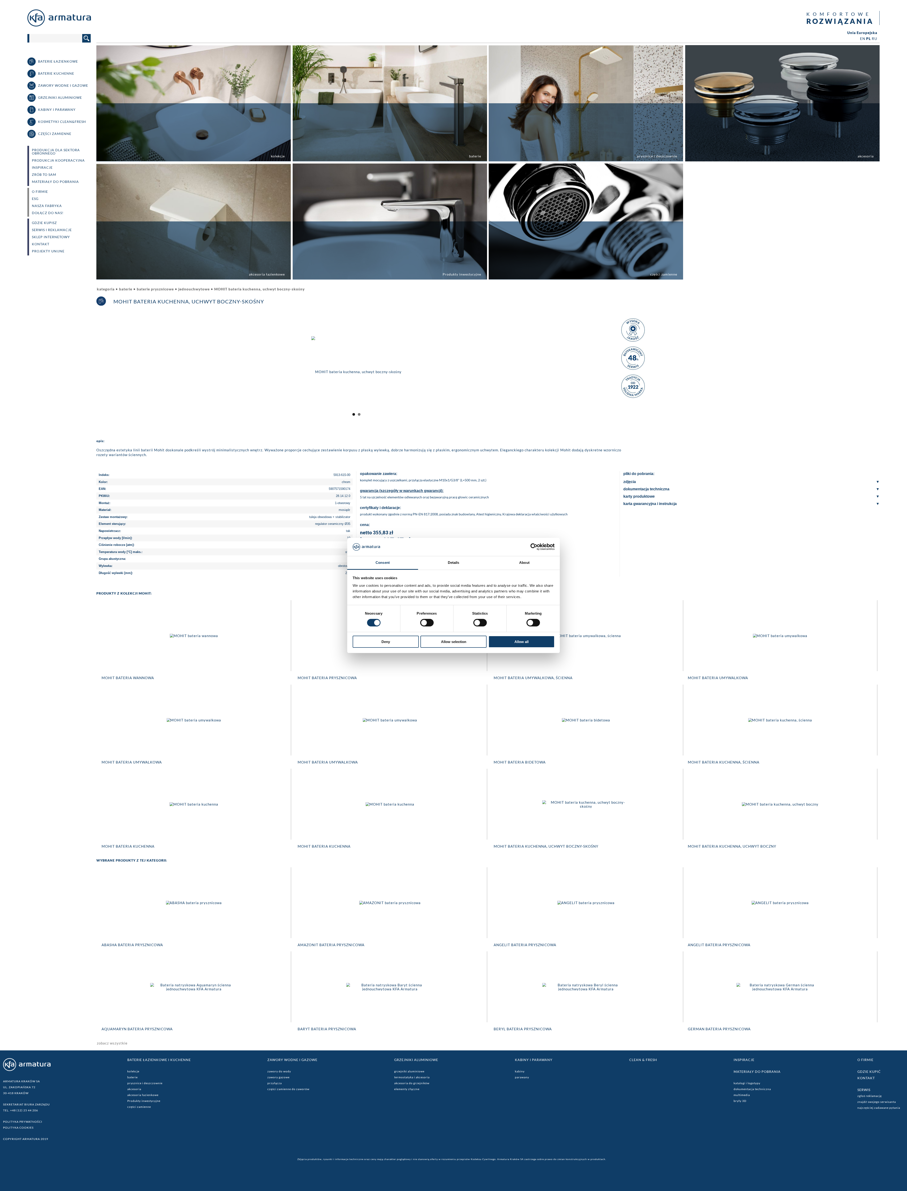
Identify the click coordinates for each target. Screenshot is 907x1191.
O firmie (865, 1060)
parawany (522, 1077)
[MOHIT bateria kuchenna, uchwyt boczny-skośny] (356, 371)
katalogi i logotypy (747, 1083)
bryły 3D (740, 1101)
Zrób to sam (44, 174)
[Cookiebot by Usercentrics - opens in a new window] (534, 546)
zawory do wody (279, 1071)
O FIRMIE (40, 191)
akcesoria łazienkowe (142, 1095)
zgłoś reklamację (869, 1096)
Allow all (521, 642)
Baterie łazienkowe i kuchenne (159, 1060)
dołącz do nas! (48, 213)
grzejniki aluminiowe (409, 1071)
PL (868, 38)
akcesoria (134, 1089)
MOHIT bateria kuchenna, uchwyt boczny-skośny (259, 289)
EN (862, 38)
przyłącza (274, 1083)
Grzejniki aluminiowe (416, 1060)
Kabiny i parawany (533, 1060)
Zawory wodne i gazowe (292, 1060)
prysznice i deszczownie (145, 1083)
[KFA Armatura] (59, 25)
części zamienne (139, 1107)
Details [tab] (453, 563)
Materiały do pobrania (55, 181)
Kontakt (40, 244)
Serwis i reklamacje (52, 230)
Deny (385, 642)
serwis (863, 1090)
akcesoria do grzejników (411, 1083)
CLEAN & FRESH (643, 1060)
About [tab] (524, 563)
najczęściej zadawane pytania (878, 1107)
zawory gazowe (278, 1077)
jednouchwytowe (194, 289)
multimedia (742, 1095)
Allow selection (453, 642)
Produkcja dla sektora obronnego (56, 151)
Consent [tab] (383, 563)
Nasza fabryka (47, 205)
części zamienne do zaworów (288, 1089)
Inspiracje (42, 167)
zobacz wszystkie (112, 1043)
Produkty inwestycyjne (143, 1101)
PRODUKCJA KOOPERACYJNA (58, 160)
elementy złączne (406, 1089)
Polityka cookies (18, 1127)
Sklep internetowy (51, 237)
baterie (125, 289)
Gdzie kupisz (44, 222)
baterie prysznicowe (155, 289)
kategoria (106, 289)
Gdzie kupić (869, 1072)
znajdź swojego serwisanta (876, 1102)
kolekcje (133, 1071)
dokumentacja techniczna (752, 1089)
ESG (35, 198)
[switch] (427, 622)
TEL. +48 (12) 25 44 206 (20, 1110)
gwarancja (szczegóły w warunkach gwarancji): (402, 491)
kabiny (520, 1071)
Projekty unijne (48, 251)
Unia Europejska (862, 33)
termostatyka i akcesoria (412, 1077)
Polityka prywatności (22, 1121)
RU (874, 38)
